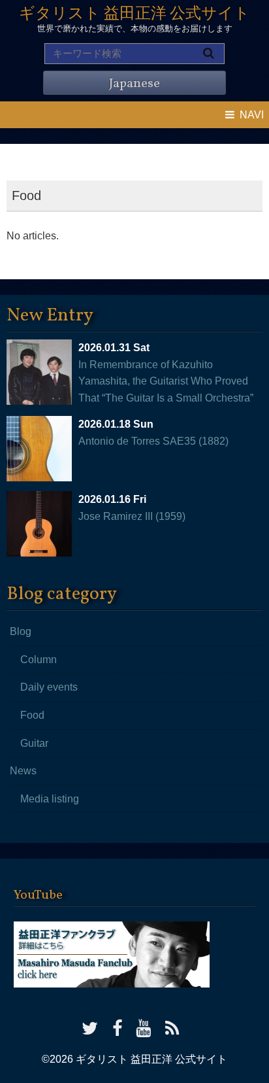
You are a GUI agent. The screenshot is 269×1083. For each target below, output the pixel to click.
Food (32, 715)
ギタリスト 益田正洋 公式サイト (134, 14)
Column (38, 659)
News (23, 770)
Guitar (34, 743)
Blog (20, 631)
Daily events (49, 687)
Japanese (134, 84)
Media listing (49, 798)
